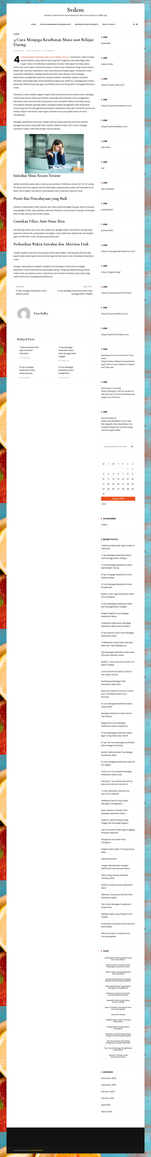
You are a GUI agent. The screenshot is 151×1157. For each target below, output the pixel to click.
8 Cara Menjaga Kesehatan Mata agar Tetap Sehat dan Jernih (116, 734)
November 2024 (108, 1078)
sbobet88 (105, 43)
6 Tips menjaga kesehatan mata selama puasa (31, 292)
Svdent (75, 10)
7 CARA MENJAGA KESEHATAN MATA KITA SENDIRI (115, 792)
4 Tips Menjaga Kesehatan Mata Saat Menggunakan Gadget (74, 292)
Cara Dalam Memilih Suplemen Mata (55, 24)
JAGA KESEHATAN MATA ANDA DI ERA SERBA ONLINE (116, 673)
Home (33, 24)
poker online (107, 64)
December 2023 (108, 1085)
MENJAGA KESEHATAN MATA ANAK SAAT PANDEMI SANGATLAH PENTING (117, 694)
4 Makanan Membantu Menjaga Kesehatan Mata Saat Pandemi (116, 625)
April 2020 (106, 1105)
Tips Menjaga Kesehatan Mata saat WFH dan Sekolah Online (117, 654)
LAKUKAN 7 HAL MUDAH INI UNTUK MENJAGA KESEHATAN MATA (116, 783)
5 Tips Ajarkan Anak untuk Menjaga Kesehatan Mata (117, 634)
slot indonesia (107, 189)
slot (103, 168)
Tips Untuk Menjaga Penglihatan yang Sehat (116, 906)
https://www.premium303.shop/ (116, 293)
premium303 (107, 209)
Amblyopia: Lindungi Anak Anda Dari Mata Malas (118, 925)
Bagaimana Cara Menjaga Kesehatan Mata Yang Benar (114, 724)
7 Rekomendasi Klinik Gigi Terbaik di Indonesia (29, 350)
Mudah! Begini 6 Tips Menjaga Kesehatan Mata (115, 615)
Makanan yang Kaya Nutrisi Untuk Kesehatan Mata (116, 896)
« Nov (103, 504)
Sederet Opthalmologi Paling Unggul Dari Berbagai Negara (114, 821)
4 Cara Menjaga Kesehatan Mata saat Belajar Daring (44, 57)
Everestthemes (36, 1150)
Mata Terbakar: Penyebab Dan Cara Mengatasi (115, 935)
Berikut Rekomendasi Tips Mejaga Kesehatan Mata (117, 754)
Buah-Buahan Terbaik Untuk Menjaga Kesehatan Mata (114, 812)
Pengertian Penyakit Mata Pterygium (113, 841)
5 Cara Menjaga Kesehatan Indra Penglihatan (66, 370)
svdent (16, 34)
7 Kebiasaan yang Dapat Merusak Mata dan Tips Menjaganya (117, 644)
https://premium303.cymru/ (114, 313)
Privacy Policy (108, 24)
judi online (105, 147)
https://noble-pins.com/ (112, 85)
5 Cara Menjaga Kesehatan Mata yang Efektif (116, 705)
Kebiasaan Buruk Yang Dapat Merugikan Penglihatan (114, 802)
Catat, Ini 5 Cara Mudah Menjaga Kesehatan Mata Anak (116, 773)
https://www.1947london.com (115, 334)
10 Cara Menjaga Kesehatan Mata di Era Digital (118, 763)
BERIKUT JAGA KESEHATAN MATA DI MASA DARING (117, 663)
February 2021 (107, 1098)
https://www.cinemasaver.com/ (116, 105)
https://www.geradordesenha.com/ (118, 251)
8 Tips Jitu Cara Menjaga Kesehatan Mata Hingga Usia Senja (118, 744)
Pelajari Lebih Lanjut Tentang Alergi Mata (117, 851)
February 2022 (108, 1091)
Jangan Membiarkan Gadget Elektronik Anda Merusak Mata (115, 867)
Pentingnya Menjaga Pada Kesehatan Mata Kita (113, 683)
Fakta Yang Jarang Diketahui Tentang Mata (114, 877)
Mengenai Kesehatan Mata (86, 24)
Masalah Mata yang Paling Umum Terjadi (116, 915)
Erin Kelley (51, 50)
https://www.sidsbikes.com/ (114, 126)
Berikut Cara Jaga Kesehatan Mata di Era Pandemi (117, 595)
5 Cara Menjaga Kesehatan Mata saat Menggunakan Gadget (116, 605)
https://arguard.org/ (111, 272)
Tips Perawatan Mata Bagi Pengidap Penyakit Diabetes (118, 831)
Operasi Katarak (109, 858)
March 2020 (106, 1111)
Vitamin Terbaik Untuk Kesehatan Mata (117, 886)
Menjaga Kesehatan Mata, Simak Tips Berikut (116, 715)
